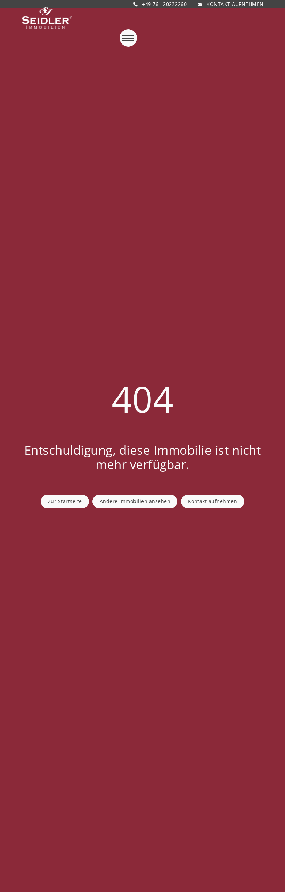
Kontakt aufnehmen (212, 501)
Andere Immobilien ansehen (135, 501)
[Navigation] (128, 38)
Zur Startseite (65, 501)
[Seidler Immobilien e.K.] (47, 18)
